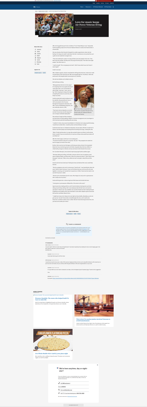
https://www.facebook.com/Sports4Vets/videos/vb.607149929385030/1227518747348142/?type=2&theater (76, 278)
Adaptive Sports (38, 72)
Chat (66, 390)
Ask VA (85, 229)
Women (79, 213)
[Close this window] (97, 365)
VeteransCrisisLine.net (72, 396)
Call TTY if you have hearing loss (72, 393)
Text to (62, 386)
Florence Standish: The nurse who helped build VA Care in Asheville (52, 299)
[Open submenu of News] (83, 7)
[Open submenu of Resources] (91, 7)
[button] (113, 7)
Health (44, 72)
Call (65, 383)
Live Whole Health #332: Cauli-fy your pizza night (51, 353)
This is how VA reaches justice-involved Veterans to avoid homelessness (93, 320)
